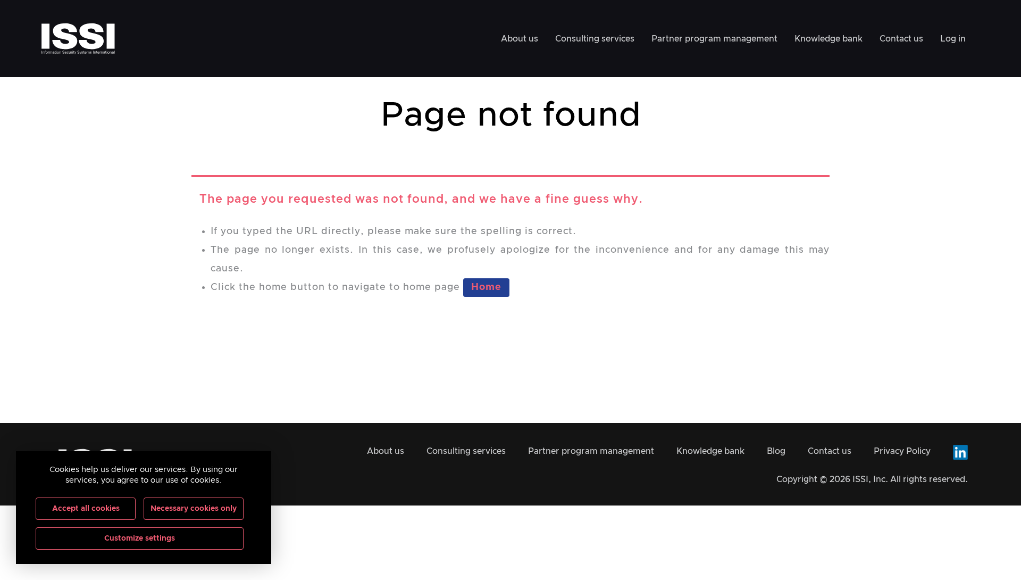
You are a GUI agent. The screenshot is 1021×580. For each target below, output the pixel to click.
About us (519, 39)
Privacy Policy (902, 451)
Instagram (960, 452)
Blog (776, 451)
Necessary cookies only (193, 508)
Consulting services (594, 39)
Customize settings (139, 538)
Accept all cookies (86, 508)
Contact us (901, 39)
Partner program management (714, 39)
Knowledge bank (828, 39)
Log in (953, 39)
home (486, 287)
